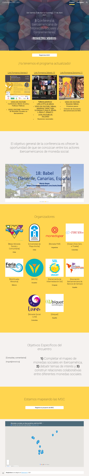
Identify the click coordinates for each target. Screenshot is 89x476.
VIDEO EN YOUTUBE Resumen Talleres (72, 103)
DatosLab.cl (24, 472)
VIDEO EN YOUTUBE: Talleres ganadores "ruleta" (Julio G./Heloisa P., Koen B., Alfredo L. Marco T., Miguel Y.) (45, 109)
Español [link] (71, 2)
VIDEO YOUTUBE (14, 109)
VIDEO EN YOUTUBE (18, 102)
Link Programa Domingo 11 (71, 73)
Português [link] (80, 2)
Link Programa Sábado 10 (44, 73)
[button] (87, 2)
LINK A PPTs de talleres (45, 104)
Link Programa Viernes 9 (18, 73)
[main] (44, 13)
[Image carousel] (44, 183)
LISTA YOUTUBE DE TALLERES (45, 115)
